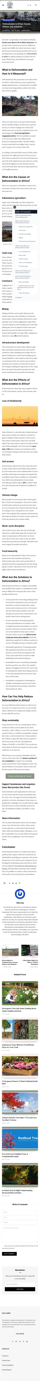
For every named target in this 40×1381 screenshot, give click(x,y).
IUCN (23, 446)
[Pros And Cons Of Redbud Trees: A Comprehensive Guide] (20, 1139)
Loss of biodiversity (24, 251)
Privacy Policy (6, 1360)
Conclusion (18, 297)
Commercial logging (25, 234)
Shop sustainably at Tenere (20, 776)
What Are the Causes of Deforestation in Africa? (22, 222)
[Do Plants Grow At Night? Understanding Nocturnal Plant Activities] (20, 1175)
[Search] (35, 5)
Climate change (23, 259)
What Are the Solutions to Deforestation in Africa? (23, 271)
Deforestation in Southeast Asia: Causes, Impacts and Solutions (10, 962)
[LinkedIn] (16, 883)
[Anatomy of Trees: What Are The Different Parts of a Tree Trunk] (20, 1029)
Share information (24, 293)
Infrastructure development (27, 241)
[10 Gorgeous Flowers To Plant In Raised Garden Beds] (20, 1066)
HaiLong (7, 30)
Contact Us (5, 1356)
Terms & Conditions (7, 1365)
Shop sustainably (24, 282)
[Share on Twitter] (12, 883)
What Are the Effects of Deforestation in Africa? (22, 247)
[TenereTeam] (10, 5)
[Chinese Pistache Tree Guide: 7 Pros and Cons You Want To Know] (20, 1102)
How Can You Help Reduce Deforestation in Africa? (23, 277)
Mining (21, 237)
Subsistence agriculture (26, 226)
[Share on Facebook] (9, 883)
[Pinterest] (19, 883)
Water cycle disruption (25, 262)
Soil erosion (22, 255)
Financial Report (6, 1370)
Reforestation (8, 20)
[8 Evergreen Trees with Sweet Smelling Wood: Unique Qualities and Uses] (20, 993)
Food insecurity (23, 266)
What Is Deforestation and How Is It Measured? (23, 216)
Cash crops (22, 230)
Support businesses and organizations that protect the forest (26, 287)
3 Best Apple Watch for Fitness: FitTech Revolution (30, 962)
